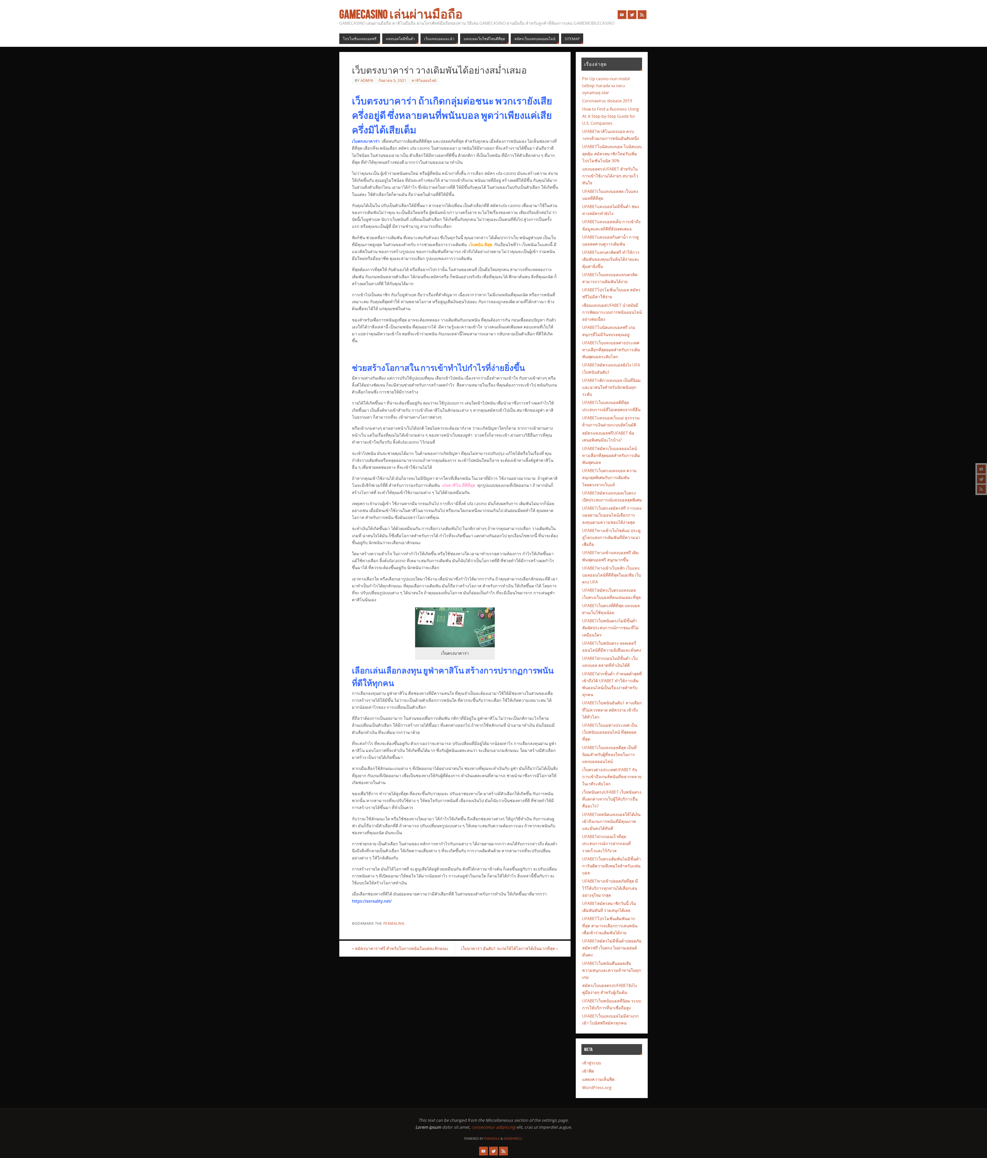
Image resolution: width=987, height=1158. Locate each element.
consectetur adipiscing (493, 1127)
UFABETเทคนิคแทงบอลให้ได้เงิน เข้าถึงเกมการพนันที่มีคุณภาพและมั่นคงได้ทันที (611, 821)
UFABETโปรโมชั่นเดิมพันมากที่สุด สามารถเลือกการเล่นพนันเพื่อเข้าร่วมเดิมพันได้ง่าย (609, 925)
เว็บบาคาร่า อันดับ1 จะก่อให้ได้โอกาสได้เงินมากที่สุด (509, 948)
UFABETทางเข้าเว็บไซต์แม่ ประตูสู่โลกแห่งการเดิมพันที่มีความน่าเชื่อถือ (611, 537)
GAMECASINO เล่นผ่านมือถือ (401, 14)
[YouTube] (981, 469)
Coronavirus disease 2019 (607, 101)
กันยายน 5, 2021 (392, 80)
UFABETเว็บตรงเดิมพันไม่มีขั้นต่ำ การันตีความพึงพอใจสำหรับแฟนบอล (611, 866)
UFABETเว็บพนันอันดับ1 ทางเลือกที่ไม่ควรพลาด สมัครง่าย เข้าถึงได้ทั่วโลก (612, 710)
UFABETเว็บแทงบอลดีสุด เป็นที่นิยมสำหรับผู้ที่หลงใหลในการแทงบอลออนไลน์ (609, 754)
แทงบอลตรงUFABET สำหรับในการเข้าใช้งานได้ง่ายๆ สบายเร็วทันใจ (610, 176)
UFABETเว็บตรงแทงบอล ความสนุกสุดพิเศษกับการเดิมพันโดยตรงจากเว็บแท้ (609, 477)
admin (367, 80)
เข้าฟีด (588, 1071)
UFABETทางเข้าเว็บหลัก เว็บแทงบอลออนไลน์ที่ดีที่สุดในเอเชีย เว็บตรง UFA (611, 575)
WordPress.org (596, 1087)
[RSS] (981, 489)
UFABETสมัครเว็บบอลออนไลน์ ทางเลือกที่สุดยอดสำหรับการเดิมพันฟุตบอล (611, 455)
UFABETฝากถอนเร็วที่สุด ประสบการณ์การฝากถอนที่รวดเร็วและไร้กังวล (606, 843)
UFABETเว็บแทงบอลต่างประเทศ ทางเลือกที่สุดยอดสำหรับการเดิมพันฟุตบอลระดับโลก (611, 350)
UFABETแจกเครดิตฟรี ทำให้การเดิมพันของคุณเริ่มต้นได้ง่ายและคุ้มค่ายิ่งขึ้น (610, 259)
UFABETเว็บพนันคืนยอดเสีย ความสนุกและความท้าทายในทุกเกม (611, 970)
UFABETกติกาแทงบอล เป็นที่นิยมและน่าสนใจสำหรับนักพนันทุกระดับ (611, 387)
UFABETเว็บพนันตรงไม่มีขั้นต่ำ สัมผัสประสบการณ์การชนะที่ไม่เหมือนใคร (610, 628)
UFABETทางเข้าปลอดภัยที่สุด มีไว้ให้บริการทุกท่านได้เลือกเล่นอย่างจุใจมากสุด (610, 888)
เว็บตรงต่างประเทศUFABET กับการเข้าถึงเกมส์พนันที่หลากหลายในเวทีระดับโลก (611, 776)
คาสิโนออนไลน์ (424, 80)
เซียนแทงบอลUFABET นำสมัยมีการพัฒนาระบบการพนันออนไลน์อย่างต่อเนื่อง (612, 312)
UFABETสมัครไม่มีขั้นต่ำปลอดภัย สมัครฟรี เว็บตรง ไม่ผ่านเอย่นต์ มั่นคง (611, 948)
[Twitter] (981, 479)
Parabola (492, 1138)
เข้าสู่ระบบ (591, 1063)
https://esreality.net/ (372, 901)
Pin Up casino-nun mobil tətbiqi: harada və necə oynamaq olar (606, 85)
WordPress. (513, 1138)
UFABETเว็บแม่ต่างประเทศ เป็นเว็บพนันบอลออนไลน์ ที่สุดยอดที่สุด (609, 732)
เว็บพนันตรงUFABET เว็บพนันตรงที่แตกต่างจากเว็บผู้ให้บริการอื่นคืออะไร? (611, 799)
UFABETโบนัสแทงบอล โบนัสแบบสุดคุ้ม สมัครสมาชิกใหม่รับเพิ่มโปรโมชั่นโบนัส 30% (612, 153)
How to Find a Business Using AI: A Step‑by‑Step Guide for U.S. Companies (610, 116)
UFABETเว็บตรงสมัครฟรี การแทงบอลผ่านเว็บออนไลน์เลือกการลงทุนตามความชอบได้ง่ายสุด (612, 515)
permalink (394, 923)
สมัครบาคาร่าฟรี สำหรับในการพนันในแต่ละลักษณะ (400, 948)
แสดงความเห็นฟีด (598, 1079)
